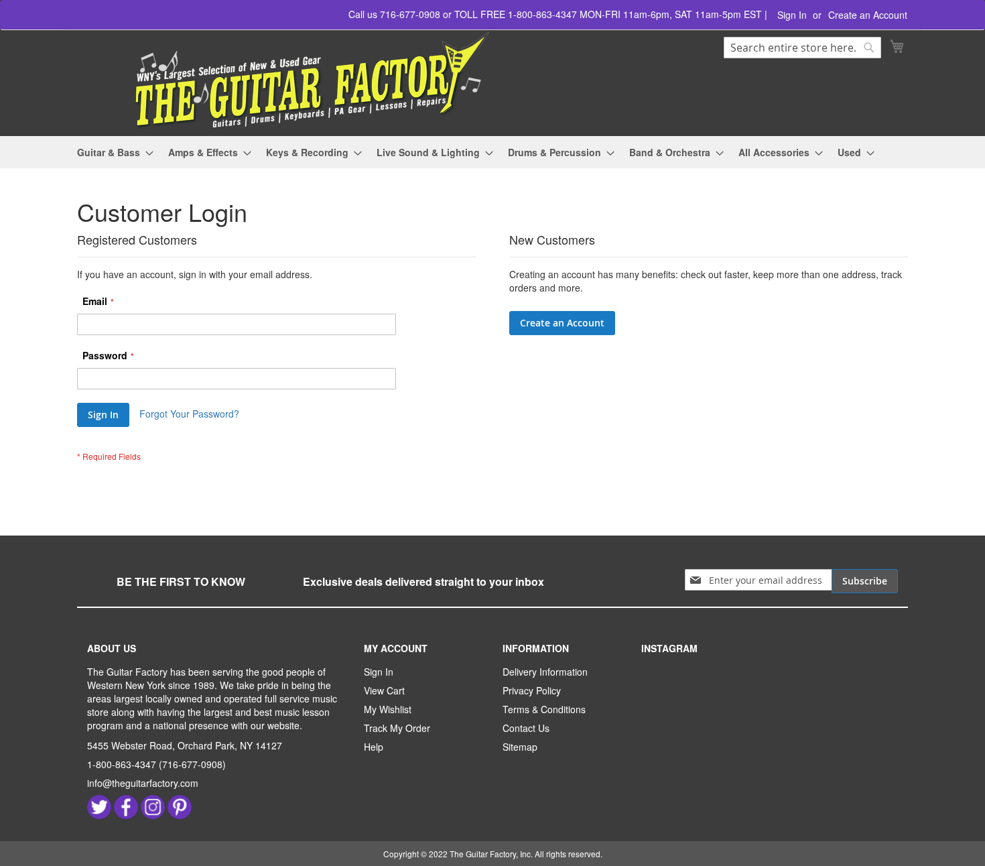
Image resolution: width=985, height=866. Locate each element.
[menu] (492, 152)
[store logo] (284, 80)
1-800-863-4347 (121, 764)
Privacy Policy (532, 690)
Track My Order (397, 728)
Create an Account (867, 15)
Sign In (792, 15)
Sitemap (520, 746)
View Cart (384, 690)
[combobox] (802, 47)
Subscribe (864, 580)
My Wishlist (387, 709)
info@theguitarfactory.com (142, 783)
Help (373, 746)
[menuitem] (111, 152)
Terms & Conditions (544, 709)
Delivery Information (545, 671)
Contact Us (526, 728)
